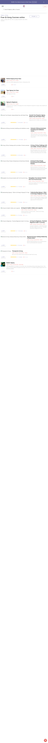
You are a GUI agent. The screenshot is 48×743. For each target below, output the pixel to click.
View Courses (34, 2)
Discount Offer (38, 118)
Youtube (17, 80)
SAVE (4, 84)
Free (14, 80)
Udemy (43, 118)
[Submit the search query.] (4, 9)
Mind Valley (21, 264)
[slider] (13, 122)
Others (35, 148)
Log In (45, 6)
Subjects (2, 15)
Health (7, 80)
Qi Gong (6, 15)
